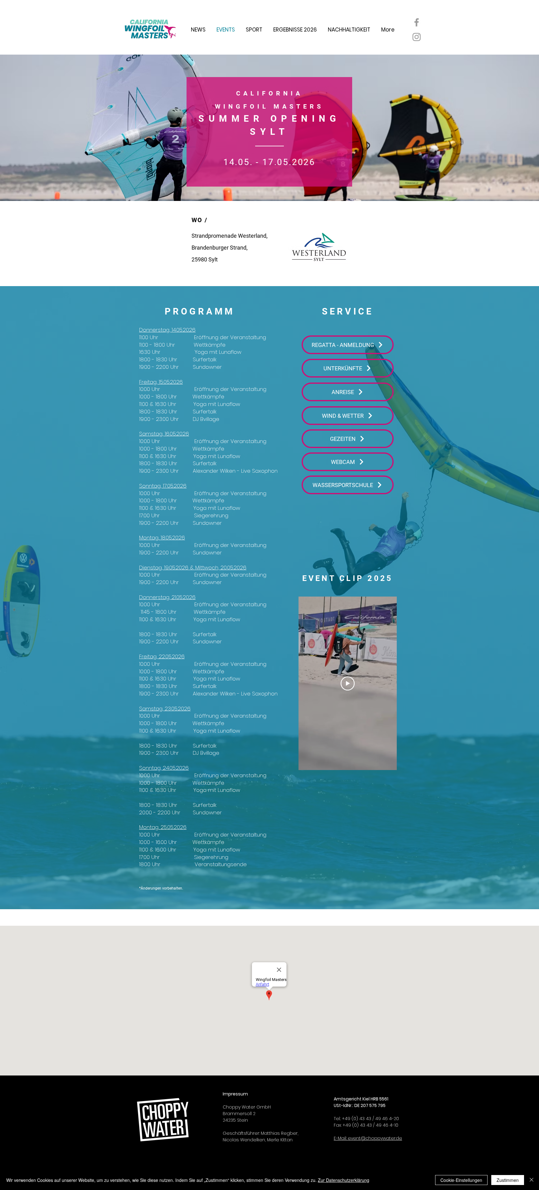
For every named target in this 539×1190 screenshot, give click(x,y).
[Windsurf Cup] (416, 22)
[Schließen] (531, 1180)
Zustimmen (508, 1180)
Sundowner (207, 367)
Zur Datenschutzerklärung (343, 1180)
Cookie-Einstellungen (461, 1180)
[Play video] (348, 683)
